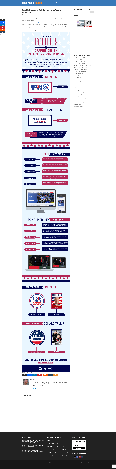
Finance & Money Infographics (81, 69)
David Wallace (26, 14)
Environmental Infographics (80, 67)
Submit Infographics (72, 2)
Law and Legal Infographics (80, 81)
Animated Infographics (79, 57)
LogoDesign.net (39, 22)
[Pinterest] (39, 375)
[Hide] (0, 34)
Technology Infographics (79, 100)
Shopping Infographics (79, 96)
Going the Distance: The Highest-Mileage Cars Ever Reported (57, 456)
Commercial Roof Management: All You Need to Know (58, 450)
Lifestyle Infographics (79, 83)
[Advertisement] (46, 411)
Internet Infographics (79, 79)
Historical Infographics (79, 75)
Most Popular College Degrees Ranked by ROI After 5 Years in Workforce (57, 453)
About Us (91, 2)
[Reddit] (45, 375)
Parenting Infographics (79, 90)
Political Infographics (39, 14)
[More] (55, 375)
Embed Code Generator (56, 462)
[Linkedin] (34, 375)
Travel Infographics (78, 104)
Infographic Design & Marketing (42, 462)
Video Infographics (78, 106)
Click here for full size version (28, 30)
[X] (24, 375)
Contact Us (71, 462)
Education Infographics (79, 63)
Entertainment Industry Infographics (82, 65)
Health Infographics (78, 73)
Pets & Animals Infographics (80, 92)
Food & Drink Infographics (80, 71)
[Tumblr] (50, 375)
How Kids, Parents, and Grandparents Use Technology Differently (57, 442)
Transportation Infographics (80, 102)
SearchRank (70, 465)
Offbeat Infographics (79, 88)
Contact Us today (35, 450)
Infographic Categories (60, 2)
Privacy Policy (88, 462)
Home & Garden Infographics (81, 77)
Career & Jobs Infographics (80, 61)
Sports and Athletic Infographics (81, 98)
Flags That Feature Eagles (53, 445)
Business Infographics (79, 59)
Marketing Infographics (79, 86)
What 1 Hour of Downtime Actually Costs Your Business (57, 447)
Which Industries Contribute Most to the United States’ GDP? (58, 439)
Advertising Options (79, 462)
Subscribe (78, 448)
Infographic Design (82, 2)
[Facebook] (29, 375)
